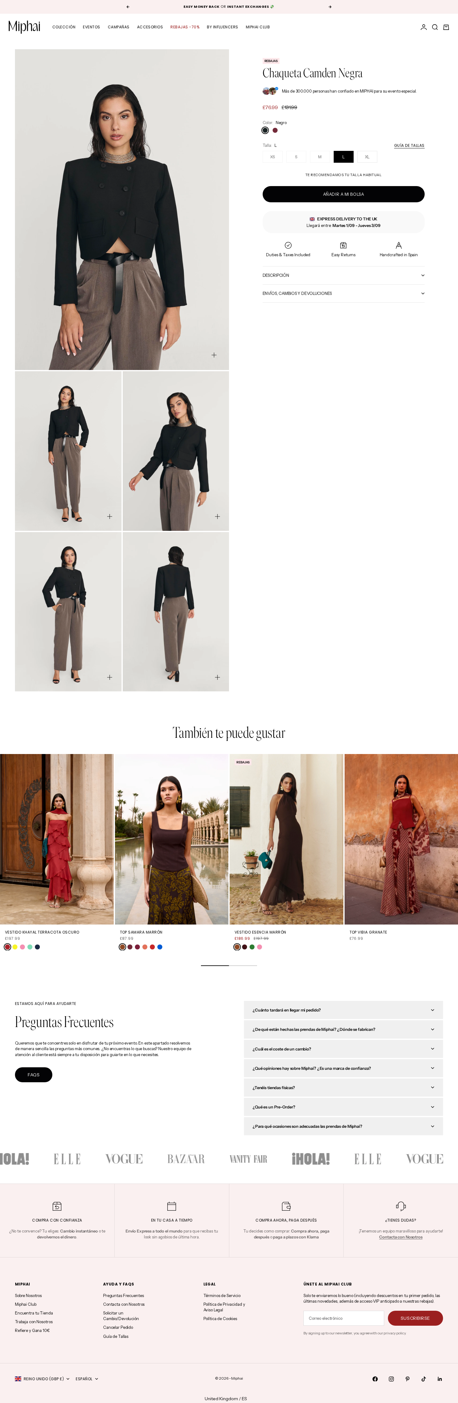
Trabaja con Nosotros (33, 1321)
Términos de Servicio (222, 1295)
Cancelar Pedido (118, 1327)
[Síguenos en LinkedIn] (440, 1379)
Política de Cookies (220, 1318)
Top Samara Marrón (141, 932)
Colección (63, 27)
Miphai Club (258, 27)
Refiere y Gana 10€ (32, 1330)
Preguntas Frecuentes (123, 1295)
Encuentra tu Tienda (34, 1312)
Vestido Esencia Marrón (260, 932)
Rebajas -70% (184, 27)
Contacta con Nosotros (124, 1304)
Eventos (91, 27)
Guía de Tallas (115, 1336)
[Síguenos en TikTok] (424, 1379)
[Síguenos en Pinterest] (407, 1379)
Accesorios (150, 27)
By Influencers (222, 27)
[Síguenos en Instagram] (391, 1379)
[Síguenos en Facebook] (375, 1379)
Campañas (119, 27)
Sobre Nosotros (28, 1295)
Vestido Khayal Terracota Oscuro (42, 932)
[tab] (229, 734)
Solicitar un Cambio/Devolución (121, 1315)
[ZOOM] (214, 355)
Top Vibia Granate (368, 932)
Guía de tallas (409, 145)
